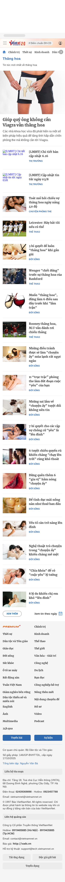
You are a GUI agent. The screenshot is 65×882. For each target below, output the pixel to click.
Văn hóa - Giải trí (45, 655)
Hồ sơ (38, 706)
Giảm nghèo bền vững (17, 692)
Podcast (39, 721)
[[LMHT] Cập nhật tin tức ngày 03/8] (14, 181)
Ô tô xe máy (10, 670)
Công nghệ (41, 663)
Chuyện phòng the (40, 211)
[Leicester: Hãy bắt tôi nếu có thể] (14, 228)
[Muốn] (14, 301)
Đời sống (34, 259)
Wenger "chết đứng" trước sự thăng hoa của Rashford (45, 275)
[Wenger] (14, 276)
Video (38, 714)
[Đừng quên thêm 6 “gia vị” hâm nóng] (14, 481)
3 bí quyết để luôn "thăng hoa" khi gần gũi (44, 250)
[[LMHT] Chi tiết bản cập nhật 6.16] (14, 157)
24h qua (8, 728)
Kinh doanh (41, 52)
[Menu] (5, 43)
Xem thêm (12, 613)
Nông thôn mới (44, 692)
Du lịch (38, 670)
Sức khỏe (8, 663)
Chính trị (14, 52)
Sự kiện (48, 737)
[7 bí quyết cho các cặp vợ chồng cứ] (14, 432)
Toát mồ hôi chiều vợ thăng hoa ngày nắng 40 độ (44, 202)
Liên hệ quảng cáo (15, 816)
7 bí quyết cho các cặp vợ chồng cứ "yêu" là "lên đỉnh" (44, 430)
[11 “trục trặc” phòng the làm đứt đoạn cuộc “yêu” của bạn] (14, 383)
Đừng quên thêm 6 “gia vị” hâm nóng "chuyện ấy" (42, 479)
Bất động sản (11, 677)
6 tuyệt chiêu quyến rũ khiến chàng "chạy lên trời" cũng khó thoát (45, 455)
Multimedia (10, 721)
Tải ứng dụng (16, 857)
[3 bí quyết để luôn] (14, 252)
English (7, 706)
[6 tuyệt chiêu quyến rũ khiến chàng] (14, 456)
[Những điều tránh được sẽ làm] (14, 354)
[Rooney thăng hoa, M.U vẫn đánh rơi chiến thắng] (14, 329)
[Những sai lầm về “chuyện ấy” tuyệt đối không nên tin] (14, 407)
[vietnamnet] (17, 44)
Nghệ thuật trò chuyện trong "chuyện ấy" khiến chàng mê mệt (45, 550)
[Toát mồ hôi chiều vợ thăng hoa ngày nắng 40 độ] (14, 204)
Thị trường (36, 161)
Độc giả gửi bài (47, 857)
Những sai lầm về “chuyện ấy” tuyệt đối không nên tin (45, 406)
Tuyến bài (16, 737)
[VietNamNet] (4, 52)
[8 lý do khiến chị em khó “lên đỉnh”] (14, 599)
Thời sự (27, 52)
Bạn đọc (39, 677)
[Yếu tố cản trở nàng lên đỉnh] (14, 528)
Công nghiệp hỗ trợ (46, 684)
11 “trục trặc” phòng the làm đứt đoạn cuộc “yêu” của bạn (45, 381)
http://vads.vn (22, 843)
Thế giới (39, 648)
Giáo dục (8, 648)
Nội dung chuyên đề (46, 699)
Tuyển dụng (32, 865)
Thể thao (34, 232)
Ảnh (5, 714)
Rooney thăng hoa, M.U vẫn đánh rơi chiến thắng (42, 328)
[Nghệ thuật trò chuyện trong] (14, 552)
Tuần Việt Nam (12, 684)
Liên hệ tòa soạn (14, 771)
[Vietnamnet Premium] (12, 628)
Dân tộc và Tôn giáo (15, 641)
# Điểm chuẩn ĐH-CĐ (40, 43)
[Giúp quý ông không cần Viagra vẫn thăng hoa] (32, 92)
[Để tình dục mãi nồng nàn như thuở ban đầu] (14, 505)
